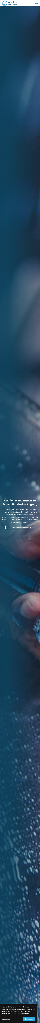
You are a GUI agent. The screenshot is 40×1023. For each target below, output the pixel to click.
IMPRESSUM (6, 1019)
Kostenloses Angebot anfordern (20, 527)
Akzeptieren (29, 1019)
